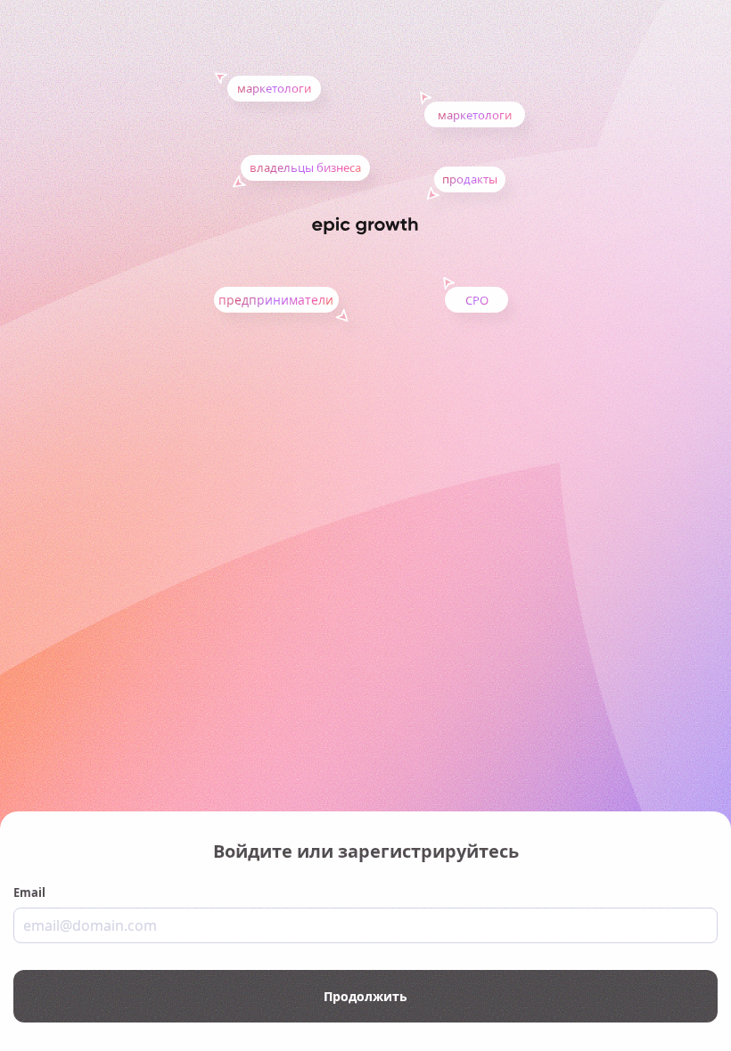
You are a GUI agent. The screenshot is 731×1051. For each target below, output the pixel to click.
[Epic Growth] (365, 226)
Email (29, 892)
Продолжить (365, 996)
